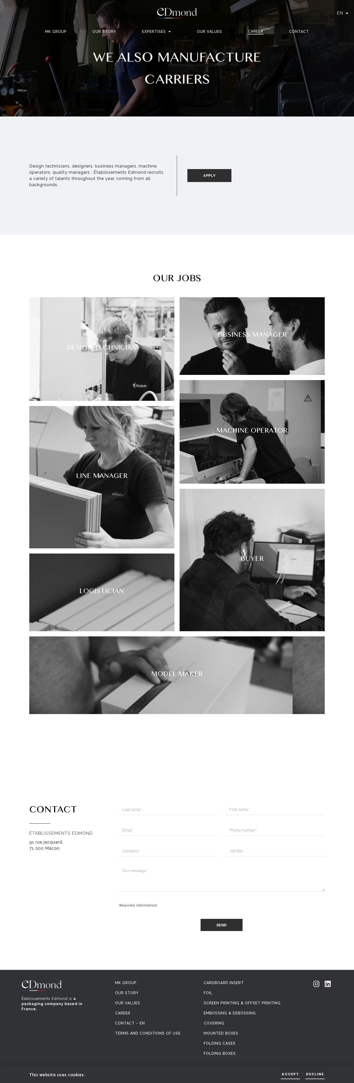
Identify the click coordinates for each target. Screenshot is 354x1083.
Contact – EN (130, 1023)
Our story (104, 32)
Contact (299, 32)
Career (255, 31)
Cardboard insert (224, 983)
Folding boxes (220, 1053)
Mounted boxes (221, 1033)
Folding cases (220, 1043)
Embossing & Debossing (230, 1013)
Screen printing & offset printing (242, 1003)
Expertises (154, 32)
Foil (208, 993)
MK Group (56, 32)
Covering (214, 1023)
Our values (209, 32)
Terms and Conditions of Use (148, 1033)
